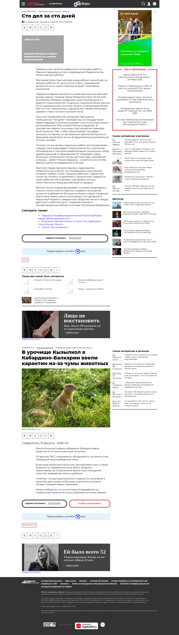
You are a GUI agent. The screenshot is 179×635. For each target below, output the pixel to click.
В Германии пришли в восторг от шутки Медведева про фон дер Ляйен (140, 241)
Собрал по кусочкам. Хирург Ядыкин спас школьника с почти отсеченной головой (140, 375)
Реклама (83, 581)
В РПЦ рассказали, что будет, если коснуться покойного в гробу (139, 222)
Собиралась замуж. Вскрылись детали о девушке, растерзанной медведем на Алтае (138, 384)
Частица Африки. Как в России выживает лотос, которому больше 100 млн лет (139, 142)
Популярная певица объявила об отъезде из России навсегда (137, 231)
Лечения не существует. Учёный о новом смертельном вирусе (139, 178)
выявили (57, 492)
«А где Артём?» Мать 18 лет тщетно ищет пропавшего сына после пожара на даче (139, 403)
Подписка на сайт (49, 584)
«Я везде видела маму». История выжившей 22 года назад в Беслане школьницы (134, 99)
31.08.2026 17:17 (28, 348)
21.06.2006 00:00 (29, 11)
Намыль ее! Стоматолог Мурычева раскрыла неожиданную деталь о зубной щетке (139, 366)
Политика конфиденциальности (134, 584)
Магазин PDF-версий (99, 581)
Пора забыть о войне (43, 289)
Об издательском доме (51, 581)
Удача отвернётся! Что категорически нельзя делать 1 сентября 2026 (135, 77)
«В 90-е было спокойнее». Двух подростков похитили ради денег (139, 159)
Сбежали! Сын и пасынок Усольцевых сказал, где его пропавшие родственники (140, 357)
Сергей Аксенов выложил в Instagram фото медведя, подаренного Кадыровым (46, 300)
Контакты (64, 584)
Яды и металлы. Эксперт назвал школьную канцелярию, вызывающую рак (138, 169)
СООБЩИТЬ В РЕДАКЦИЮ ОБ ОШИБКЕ (56, 587)
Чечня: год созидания (54, 227)
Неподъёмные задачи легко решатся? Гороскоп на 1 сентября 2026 (135, 110)
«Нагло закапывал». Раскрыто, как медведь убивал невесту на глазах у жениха (140, 151)
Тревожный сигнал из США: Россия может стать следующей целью (139, 204)
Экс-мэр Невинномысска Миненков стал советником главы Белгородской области (134, 122)
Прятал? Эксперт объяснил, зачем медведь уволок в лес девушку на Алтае (139, 188)
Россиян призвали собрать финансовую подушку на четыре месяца (138, 251)
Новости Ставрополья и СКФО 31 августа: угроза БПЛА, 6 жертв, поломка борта (135, 88)
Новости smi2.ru (31, 339)
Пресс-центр (70, 581)
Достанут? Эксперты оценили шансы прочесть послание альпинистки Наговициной (140, 394)
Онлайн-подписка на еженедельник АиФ (129, 581)
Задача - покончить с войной (90, 289)
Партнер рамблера (65, 624)
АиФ (39, 429)
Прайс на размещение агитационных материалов (94, 584)
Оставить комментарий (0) (89, 504)
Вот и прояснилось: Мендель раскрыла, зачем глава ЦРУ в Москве (140, 213)
